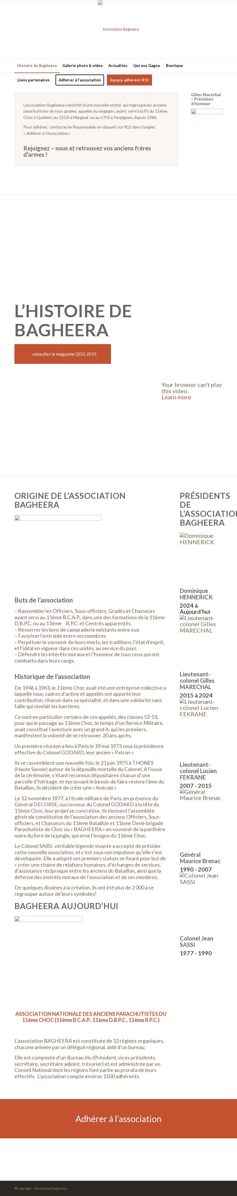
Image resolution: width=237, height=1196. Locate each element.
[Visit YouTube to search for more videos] (192, 459)
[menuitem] (37, 65)
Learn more (176, 396)
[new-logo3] (118, 29)
